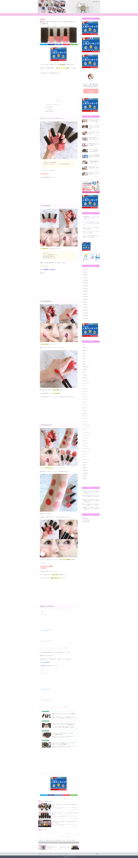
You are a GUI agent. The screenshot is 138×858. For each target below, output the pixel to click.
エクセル (85, 394)
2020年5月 (85, 296)
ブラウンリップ (86, 451)
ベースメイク (56, 774)
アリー (84, 385)
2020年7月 (85, 293)
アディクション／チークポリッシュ (52, 104)
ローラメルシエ (86, 459)
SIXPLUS (85, 369)
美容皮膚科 (85, 473)
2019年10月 (85, 315)
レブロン (85, 456)
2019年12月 (85, 310)
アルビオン (85, 391)
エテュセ (85, 396)
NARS (84, 364)
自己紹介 (85, 475)
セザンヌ (85, 440)
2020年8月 (85, 291)
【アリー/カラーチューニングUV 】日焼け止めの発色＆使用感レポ (91, 228)
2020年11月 (85, 282)
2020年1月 (85, 307)
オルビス (85, 402)
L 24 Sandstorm (49, 106)
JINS (84, 361)
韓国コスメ (85, 478)
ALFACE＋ (85, 350)
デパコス (51, 774)
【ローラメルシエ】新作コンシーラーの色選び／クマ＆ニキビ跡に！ (91, 232)
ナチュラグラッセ (86, 448)
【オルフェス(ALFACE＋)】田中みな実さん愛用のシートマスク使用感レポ (91, 236)
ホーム (49, 14)
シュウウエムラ (86, 432)
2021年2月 (85, 274)
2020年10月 (85, 285)
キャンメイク (86, 415)
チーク (47, 774)
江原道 (84, 465)
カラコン (85, 407)
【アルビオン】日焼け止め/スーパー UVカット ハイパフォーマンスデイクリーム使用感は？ (91, 223)
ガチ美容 (85, 413)
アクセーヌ (85, 380)
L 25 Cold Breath (49, 107)
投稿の (85, 518)
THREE (84, 377)
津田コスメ (85, 467)
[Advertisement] (59, 86)
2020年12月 (85, 280)
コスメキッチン (86, 424)
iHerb (84, 358)
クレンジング (86, 421)
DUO (84, 355)
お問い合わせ (88, 14)
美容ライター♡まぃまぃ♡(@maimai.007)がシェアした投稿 (51, 706)
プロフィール (62, 14)
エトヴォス (85, 399)
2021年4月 (85, 269)
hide (60, 100)
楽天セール (85, 462)
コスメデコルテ (86, 426)
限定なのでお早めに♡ (50, 111)
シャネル (85, 429)
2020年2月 (85, 304)
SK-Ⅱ (84, 372)
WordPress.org (86, 521)
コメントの (86, 520)
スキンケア (85, 437)
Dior (84, 353)
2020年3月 (85, 302)
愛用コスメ (75, 14)
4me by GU (85, 347)
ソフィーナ (85, 443)
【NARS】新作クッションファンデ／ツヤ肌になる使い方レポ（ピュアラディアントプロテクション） (91, 218)
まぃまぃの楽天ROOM (45, 662)
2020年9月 (85, 288)
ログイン (84, 517)
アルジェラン (86, 388)
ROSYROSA (86, 366)
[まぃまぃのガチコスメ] (69, 12)
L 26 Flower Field (49, 109)
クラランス (85, 418)
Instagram (43, 665)
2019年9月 (85, 318)
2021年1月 (85, 277)
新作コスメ (60, 774)
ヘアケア (85, 454)
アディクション (42, 19)
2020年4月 (85, 299)
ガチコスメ (85, 410)
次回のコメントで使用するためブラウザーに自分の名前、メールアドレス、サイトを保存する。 (57, 840)
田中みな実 (85, 470)
